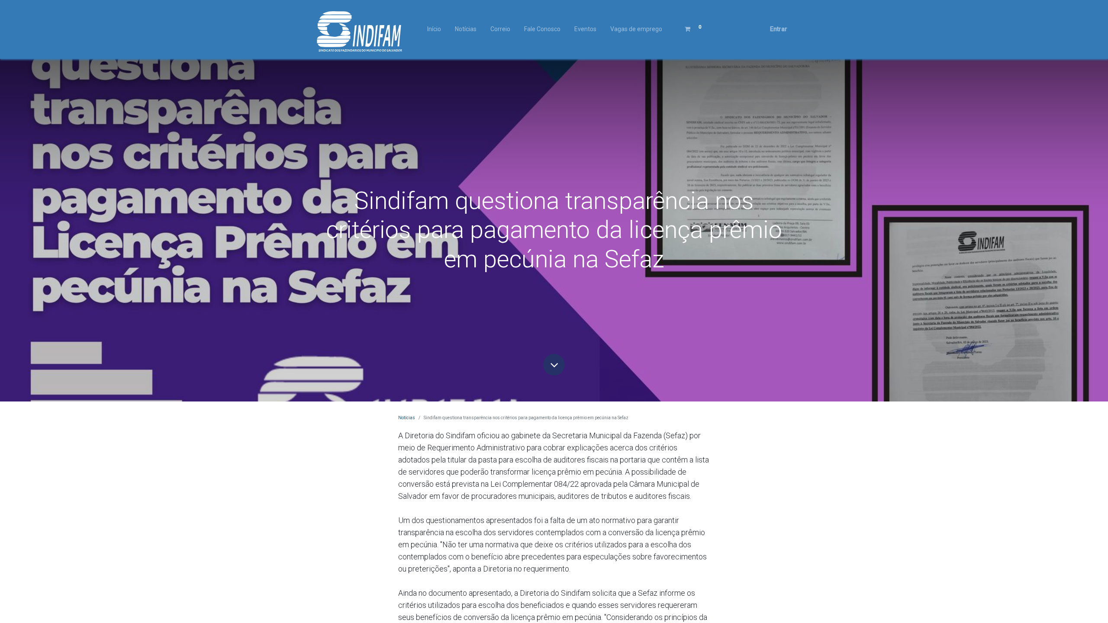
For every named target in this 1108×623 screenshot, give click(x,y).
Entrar (778, 29)
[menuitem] (434, 29)
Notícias (406, 417)
